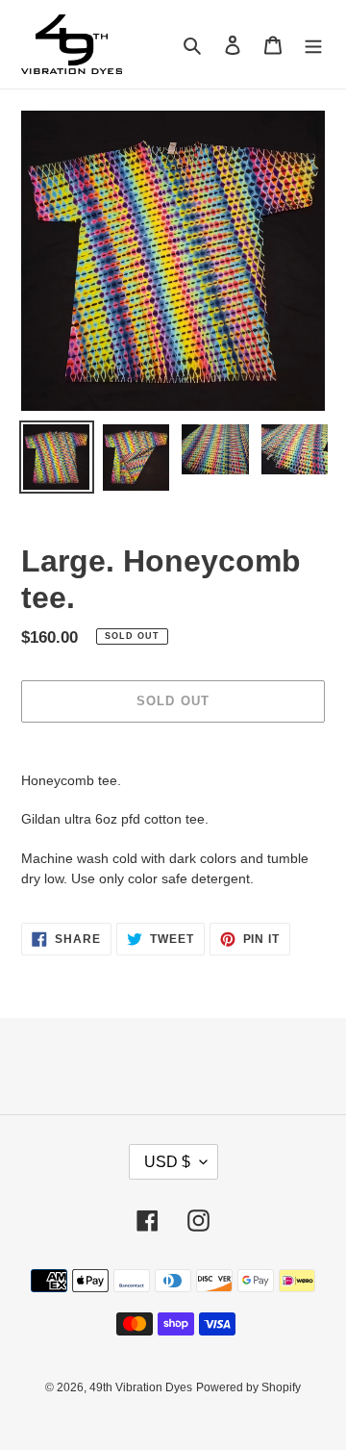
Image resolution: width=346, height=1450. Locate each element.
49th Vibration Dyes (140, 1387)
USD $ (167, 1162)
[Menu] (313, 44)
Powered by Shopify (248, 1387)
